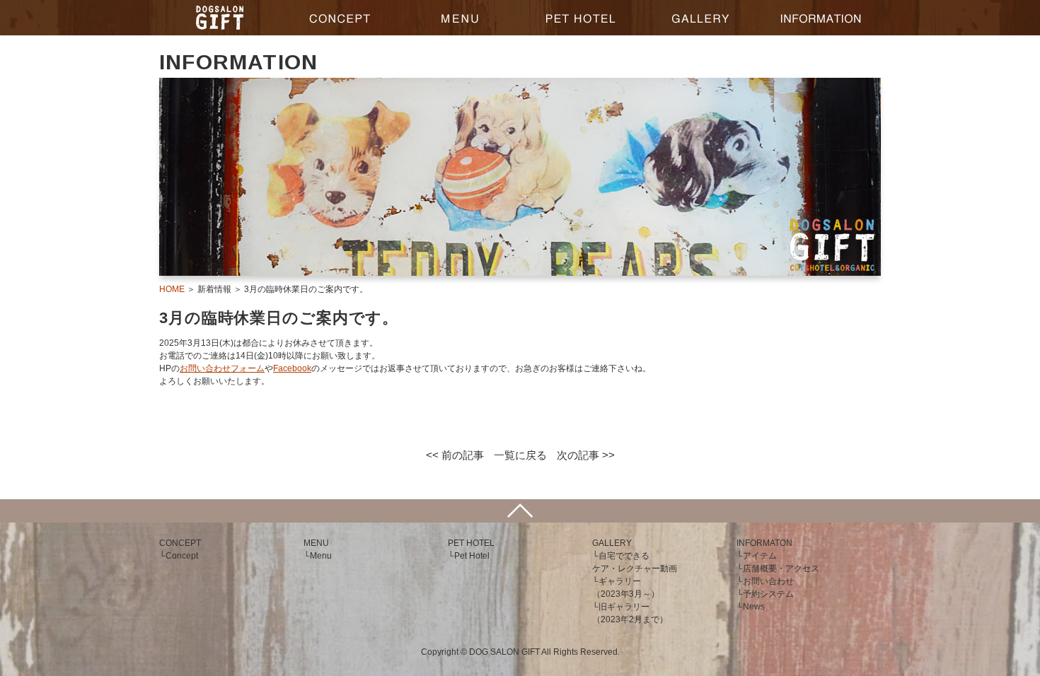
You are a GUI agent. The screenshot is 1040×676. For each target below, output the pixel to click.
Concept (182, 556)
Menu (321, 556)
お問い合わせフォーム (222, 368)
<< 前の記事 (455, 455)
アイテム (760, 556)
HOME (172, 289)
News (754, 607)
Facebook (292, 368)
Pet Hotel (472, 556)
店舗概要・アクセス (781, 568)
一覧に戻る (520, 455)
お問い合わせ (768, 581)
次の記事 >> (586, 455)
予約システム (768, 594)
